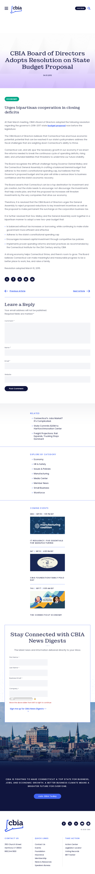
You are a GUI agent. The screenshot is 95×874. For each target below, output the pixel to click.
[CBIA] (16, 9)
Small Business (41, 488)
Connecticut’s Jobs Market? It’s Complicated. (48, 420)
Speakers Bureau (42, 865)
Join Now (80, 8)
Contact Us (40, 844)
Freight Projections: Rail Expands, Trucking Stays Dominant (46, 436)
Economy (38, 459)
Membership (40, 858)
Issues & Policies (42, 469)
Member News (41, 483)
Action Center (71, 844)
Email (7, 361)
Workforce (39, 492)
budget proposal (57, 125)
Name (8, 347)
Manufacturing (41, 473)
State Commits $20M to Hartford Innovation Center (48, 427)
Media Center (41, 478)
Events (38, 848)
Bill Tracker (70, 854)
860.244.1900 (10, 851)
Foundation (40, 851)
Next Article (79, 291)
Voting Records (72, 851)
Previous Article (17, 291)
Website (8, 374)
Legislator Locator (73, 848)
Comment (9, 321)
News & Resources (43, 862)
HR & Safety (40, 464)
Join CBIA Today (47, 796)
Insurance (39, 854)
